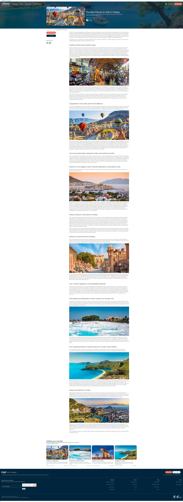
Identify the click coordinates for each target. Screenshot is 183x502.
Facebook (180, 484)
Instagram (180, 482)
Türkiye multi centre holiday (75, 40)
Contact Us (134, 484)
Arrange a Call (168, 472)
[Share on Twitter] (47, 43)
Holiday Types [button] (37, 4)
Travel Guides (177, 0)
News (136, 486)
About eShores (134, 482)
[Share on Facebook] (50, 43)
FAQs (136, 489)
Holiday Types (111, 486)
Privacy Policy (156, 486)
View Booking (172, 0)
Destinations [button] (28, 4)
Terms (158, 489)
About (168, 0)
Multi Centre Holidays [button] (18, 4)
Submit (23, 488)
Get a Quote (51, 35)
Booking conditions (155, 484)
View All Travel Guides (51, 32)
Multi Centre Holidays (110, 482)
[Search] (181, 0)
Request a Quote (176, 472)
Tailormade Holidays (110, 484)
